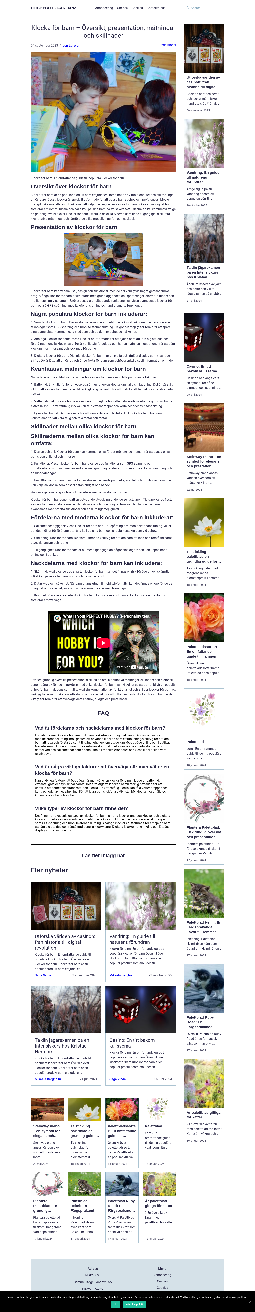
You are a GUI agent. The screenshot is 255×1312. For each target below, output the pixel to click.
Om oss (122, 8)
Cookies (137, 8)
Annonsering (104, 8)
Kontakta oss (156, 8)
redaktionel (168, 45)
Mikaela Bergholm (122, 975)
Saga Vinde (43, 975)
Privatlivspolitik (134, 1304)
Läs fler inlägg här (103, 855)
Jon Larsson (71, 45)
